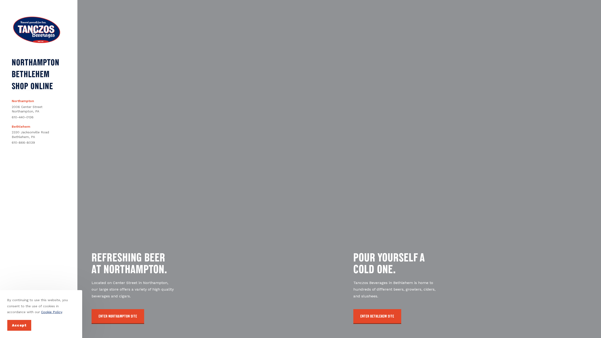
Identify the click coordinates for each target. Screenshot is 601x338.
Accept (19, 325)
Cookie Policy (51, 312)
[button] (118, 316)
